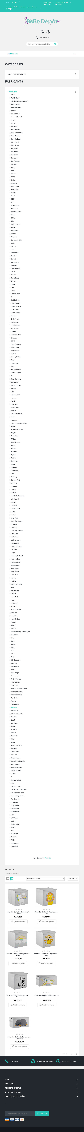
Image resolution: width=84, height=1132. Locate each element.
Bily (12, 202)
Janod (13, 426)
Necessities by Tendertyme (20, 632)
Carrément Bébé (16, 240)
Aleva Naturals (16, 107)
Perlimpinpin (15, 676)
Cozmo (13, 275)
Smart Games (15, 758)
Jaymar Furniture (17, 429)
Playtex (13, 701)
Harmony (14, 398)
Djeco (13, 297)
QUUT (13, 720)
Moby (13, 600)
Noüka (13, 644)
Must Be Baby (16, 619)
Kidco (13, 474)
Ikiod (12, 417)
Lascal (13, 512)
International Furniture (19, 423)
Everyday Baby (16, 335)
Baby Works (15, 145)
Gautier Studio (16, 369)
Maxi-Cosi (14, 575)
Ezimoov (14, 338)
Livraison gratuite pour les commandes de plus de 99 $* (21, 8)
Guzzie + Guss (16, 385)
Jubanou (14, 448)
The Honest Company (18, 789)
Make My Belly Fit (17, 556)
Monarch (14, 606)
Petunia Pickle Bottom (19, 688)
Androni (13, 111)
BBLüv (13, 174)
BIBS (12, 199)
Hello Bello (14, 404)
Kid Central (14, 471)
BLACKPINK (15, 205)
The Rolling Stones (17, 796)
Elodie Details (15, 325)
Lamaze (13, 502)
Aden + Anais (15, 104)
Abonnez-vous (42, 1113)
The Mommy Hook (17, 793)
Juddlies (14, 452)
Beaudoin (14, 183)
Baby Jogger (15, 136)
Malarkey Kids (15, 562)
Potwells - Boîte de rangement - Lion (46, 913)
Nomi (12, 641)
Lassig (13, 515)
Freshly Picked (16, 357)
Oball (12, 657)
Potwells (14, 707)
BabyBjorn (14, 148)
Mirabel (13, 594)
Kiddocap (14, 477)
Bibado (13, 196)
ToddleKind (15, 808)
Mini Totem (15, 591)
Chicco (13, 246)
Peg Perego (15, 673)
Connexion (58, 4)
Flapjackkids (15, 351)
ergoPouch (15, 328)
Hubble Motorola (16, 414)
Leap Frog (14, 518)
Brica (12, 221)
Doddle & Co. (15, 300)
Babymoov (14, 158)
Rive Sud (14, 729)
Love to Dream (16, 546)
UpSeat (13, 821)
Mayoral (13, 578)
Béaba (13, 180)
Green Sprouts (16, 379)
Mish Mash (14, 597)
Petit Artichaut (16, 679)
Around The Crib (16, 117)
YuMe (12, 840)
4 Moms (13, 95)
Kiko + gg (14, 486)
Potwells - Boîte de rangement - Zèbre (18, 996)
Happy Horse (15, 395)
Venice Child (15, 824)
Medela (13, 581)
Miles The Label (16, 584)
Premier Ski (14, 711)
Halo (12, 392)
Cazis (13, 243)
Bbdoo (13, 171)
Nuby (12, 647)
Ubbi (12, 815)
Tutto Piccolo (15, 812)
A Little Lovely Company (19, 101)
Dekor (13, 284)
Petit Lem (14, 685)
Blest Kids (14, 208)
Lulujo (13, 553)
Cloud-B (13, 256)
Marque (39, 858)
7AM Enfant (15, 98)
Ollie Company (16, 660)
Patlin (13, 669)
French (13, 2)
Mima (12, 587)
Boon (13, 215)
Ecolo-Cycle (15, 319)
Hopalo (13, 411)
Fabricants (13, 92)
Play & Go (14, 698)
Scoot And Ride (16, 745)
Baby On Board (16, 139)
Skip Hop (14, 755)
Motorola (14, 613)
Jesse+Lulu (15, 436)
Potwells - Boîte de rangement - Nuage (18, 954)
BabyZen (14, 164)
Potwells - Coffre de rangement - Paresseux (19, 1038)
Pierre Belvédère (16, 695)
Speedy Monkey (16, 767)
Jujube (13, 455)
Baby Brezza (15, 129)
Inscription (47, 4)
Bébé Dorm (15, 186)
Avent (13, 120)
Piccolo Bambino (17, 692)
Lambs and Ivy (16, 508)
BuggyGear (14, 231)
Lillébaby (14, 527)
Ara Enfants (15, 114)
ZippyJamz (15, 843)
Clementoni (15, 253)
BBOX (13, 177)
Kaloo (13, 464)
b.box (13, 123)
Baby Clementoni (17, 133)
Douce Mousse (16, 306)
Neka (12, 638)
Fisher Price (15, 347)
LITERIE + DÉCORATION (17, 74)
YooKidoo (14, 837)
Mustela (13, 622)
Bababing (14, 126)
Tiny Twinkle (15, 805)
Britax (13, 227)
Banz (12, 167)
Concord (14, 265)
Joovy (13, 445)
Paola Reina (15, 666)
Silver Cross (15, 752)
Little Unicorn (15, 540)
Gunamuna (14, 382)
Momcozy (14, 603)
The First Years (16, 786)
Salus (12, 739)
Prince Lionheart (16, 714)
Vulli (12, 831)
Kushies (13, 493)
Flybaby (13, 354)
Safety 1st (14, 736)
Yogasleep (14, 834)
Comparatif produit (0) (12, 873)
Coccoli (13, 259)
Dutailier (13, 316)
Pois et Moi (15, 704)
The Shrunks (15, 799)
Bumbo (13, 234)
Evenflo (13, 332)
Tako (12, 783)
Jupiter (13, 458)
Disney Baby (15, 294)
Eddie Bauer (15, 322)
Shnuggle (14, 748)
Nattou (13, 628)
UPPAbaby (14, 818)
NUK (12, 651)
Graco (13, 376)
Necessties (15, 635)
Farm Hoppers (16, 344)
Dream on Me (15, 313)
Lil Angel (14, 524)
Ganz (12, 366)
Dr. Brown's (15, 309)
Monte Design (16, 609)
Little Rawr (15, 537)
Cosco (13, 272)
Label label (15, 499)
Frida (12, 360)
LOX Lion (14, 549)
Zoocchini (14, 846)
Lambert (14, 505)
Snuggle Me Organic (18, 761)
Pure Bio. (14, 717)
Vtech (13, 827)
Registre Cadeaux (62, 2)
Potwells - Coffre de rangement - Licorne (47, 996)
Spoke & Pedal (16, 771)
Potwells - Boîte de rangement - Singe (46, 954)
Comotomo (15, 262)
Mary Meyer (15, 568)
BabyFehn (14, 155)
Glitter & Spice (16, 373)
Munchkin (14, 616)
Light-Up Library (17, 521)
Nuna (12, 654)
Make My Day (15, 559)
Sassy (13, 742)
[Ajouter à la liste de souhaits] (15, 888)
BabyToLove (15, 161)
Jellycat (13, 433)
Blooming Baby (16, 212)
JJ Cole (13, 439)
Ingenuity (14, 420)
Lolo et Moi (15, 543)
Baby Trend (15, 142)
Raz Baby (14, 723)
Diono (13, 291)
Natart (13, 625)
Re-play (13, 726)
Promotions (47, 2)
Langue (7, 2)
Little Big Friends (17, 531)
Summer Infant (16, 780)
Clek (12, 249)
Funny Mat (14, 363)
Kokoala (13, 489)
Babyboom (14, 152)
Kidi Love (14, 483)
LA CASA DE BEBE (17, 496)
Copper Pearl (15, 268)
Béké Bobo (14, 189)
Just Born (14, 461)
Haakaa (13, 388)
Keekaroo (14, 467)
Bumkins (14, 237)
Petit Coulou (15, 682)
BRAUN (13, 218)
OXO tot (14, 663)
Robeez (13, 733)
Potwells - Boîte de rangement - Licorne (18, 913)
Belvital (13, 193)
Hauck (13, 401)
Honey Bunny (15, 407)
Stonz (13, 777)
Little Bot (14, 534)
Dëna (12, 287)
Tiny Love (14, 802)
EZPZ (13, 341)
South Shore (15, 764)
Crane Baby (15, 278)
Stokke (13, 774)
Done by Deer (15, 303)
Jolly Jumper (15, 442)
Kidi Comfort (15, 480)
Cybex (13, 281)
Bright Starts (15, 224)
